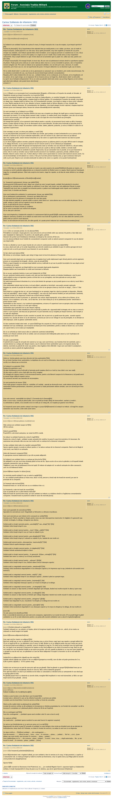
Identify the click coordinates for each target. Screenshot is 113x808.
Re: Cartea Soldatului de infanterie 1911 (20, 29)
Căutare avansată (105, 8)
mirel (7, 31)
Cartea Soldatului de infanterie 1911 (19, 22)
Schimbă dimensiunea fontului (108, 14)
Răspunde (5, 24)
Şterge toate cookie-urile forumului (90, 793)
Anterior (6, 773)
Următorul (106, 773)
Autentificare (106, 17)
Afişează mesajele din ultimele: (34, 773)
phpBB (51, 796)
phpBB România (62, 797)
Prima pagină (9, 14)
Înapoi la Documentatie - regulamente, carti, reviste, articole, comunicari (23, 781)
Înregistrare (97, 17)
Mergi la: (59, 781)
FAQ (91, 17)
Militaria (16, 14)
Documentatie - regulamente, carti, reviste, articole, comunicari (38, 14)
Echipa (78, 793)
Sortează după (58, 773)
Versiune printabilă (105, 14)
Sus (109, 84)
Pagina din (99, 25)
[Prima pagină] (7, 5)
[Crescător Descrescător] (78, 773)
